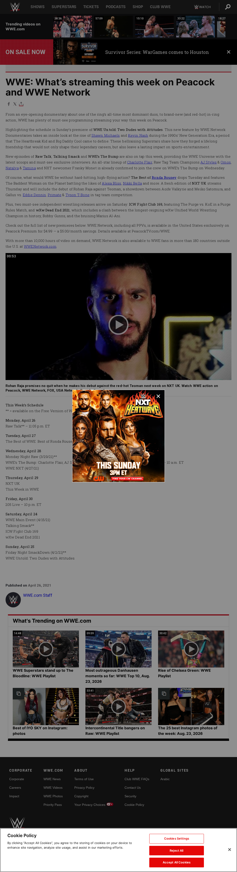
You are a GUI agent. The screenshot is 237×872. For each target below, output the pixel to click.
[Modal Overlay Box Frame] (118, 436)
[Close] (230, 849)
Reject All (176, 850)
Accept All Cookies (176, 862)
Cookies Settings (176, 838)
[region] (118, 850)
